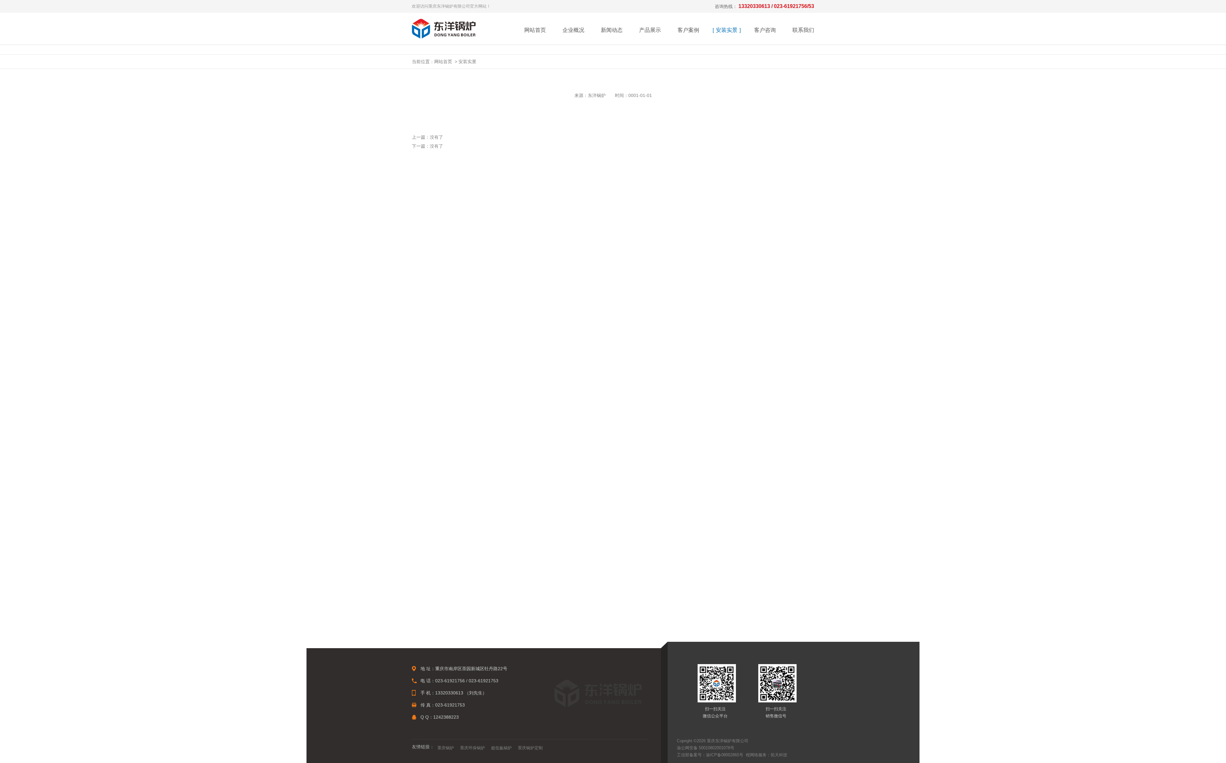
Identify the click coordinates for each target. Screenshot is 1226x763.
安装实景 (727, 30)
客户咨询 (765, 30)
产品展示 (650, 30)
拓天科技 (779, 754)
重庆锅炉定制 (530, 747)
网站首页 (535, 30)
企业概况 (573, 30)
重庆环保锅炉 (472, 747)
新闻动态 (612, 30)
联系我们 (803, 30)
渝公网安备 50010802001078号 (705, 747)
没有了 (436, 137)
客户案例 (688, 30)
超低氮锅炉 (501, 747)
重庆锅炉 (445, 747)
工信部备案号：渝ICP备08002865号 (710, 754)
